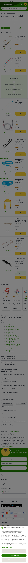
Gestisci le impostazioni (14, 551)
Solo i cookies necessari (14, 560)
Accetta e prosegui (14, 555)
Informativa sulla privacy (7, 547)
